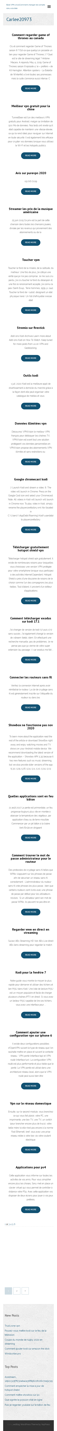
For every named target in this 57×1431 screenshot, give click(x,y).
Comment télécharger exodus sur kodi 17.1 (30, 619)
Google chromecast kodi (31, 479)
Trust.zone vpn (12, 1326)
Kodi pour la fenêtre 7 (31, 972)
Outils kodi (30, 375)
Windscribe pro (13, 1353)
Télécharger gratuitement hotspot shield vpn (31, 548)
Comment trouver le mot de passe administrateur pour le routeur (31, 858)
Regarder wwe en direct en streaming (30, 931)
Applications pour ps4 (31, 1167)
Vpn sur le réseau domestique (30, 1103)
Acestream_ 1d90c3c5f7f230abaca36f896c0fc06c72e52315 (29, 1379)
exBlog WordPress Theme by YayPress (31, 1424)
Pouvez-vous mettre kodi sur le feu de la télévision (25, 1332)
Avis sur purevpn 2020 (31, 173)
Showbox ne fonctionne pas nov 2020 (31, 726)
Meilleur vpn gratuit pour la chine (31, 107)
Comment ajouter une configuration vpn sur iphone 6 (31, 1034)
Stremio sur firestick (31, 328)
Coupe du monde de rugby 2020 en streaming (23, 1342)
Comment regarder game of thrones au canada (31, 36)
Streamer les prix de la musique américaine (31, 210)
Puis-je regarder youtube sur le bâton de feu (27, 1405)
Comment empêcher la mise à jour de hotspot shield (24, 1388)
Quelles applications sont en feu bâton (30, 797)
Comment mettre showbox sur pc (22, 1395)
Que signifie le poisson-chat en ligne (23, 1400)
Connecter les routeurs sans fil (31, 677)
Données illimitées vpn (31, 423)
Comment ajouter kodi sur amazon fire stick (27, 1348)
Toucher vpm (31, 260)
